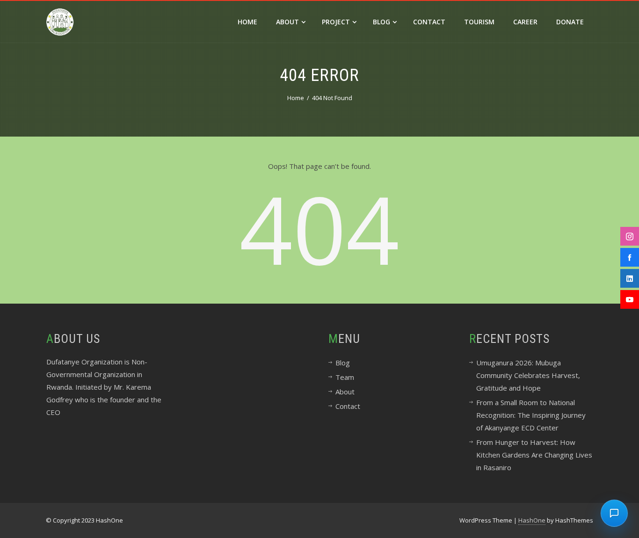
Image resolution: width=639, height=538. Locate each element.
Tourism (479, 21)
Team (344, 377)
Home (247, 21)
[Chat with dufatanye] (614, 513)
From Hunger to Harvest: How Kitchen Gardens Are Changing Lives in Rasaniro (534, 454)
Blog (381, 21)
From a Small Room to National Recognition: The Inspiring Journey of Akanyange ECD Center (531, 415)
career (525, 21)
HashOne (531, 520)
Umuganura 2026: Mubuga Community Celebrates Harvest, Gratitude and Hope (528, 375)
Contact (429, 21)
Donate (570, 21)
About (287, 21)
